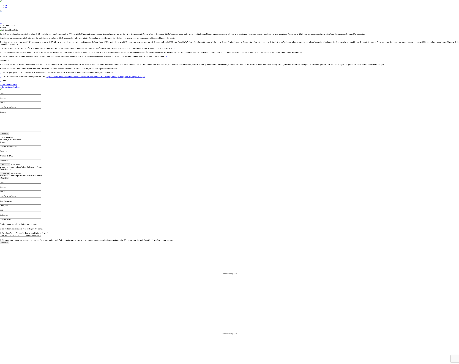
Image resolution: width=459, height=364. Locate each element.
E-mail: (2, 142)
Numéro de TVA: (6, 156)
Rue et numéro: (6, 201)
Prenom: (3, 187)
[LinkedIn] (229, 14)
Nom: (2, 93)
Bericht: (3, 112)
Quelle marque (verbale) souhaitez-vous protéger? (19, 224)
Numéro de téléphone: (8, 107)
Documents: (4, 160)
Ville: (2, 210)
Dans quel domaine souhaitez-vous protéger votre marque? (22, 229)
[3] (166, 56)
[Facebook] (229, 19)
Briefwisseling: (5, 169)
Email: (2, 103)
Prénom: (3, 98)
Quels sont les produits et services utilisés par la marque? (21, 235)
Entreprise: (4, 151)
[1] (174, 48)
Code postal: (4, 206)
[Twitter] (229, 16)
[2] (185, 52)
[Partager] (229, 21)
